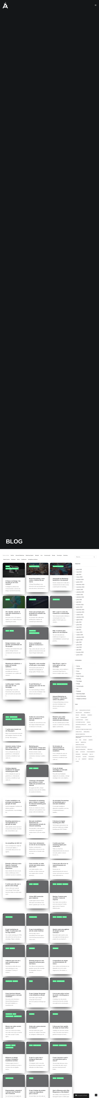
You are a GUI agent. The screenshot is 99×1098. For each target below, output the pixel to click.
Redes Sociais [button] (6, 559)
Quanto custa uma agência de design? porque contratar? (61, 931)
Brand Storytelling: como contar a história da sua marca (37, 580)
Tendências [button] (23, 559)
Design (7, 566)
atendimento (87, 712)
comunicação (84, 717)
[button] (14, 570)
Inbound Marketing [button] (20, 555)
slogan (84, 756)
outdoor (82, 751)
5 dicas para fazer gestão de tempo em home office (60, 1027)
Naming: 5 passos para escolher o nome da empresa (60, 898)
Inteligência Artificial (12, 568)
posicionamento (91, 751)
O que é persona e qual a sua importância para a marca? (60, 1059)
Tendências (32, 630)
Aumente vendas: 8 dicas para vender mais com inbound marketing (13, 747)
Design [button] (53, 555)
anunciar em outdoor (85, 710)
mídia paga (90, 749)
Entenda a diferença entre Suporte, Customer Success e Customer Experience (13, 866)
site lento (78, 756)
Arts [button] (41, 555)
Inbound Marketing (58, 566)
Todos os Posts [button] (6, 555)
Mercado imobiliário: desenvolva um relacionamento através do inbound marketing (37, 823)
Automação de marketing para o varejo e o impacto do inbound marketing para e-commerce (37, 803)
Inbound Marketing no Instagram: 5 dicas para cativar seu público (60, 698)
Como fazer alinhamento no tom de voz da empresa (37, 843)
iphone (84, 739)
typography (91, 756)
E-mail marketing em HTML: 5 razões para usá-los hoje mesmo (13, 931)
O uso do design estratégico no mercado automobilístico (60, 770)
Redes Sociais (9, 1016)
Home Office (79, 731)
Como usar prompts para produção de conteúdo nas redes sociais (37, 613)
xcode (77, 761)
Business (35, 768)
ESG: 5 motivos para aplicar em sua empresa (60, 631)
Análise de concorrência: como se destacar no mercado (36, 718)
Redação (8, 719)
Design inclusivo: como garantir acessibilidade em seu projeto (13, 644)
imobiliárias (86, 731)
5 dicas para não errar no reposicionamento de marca (60, 865)
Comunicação (13, 716)
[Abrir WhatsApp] (95, 1094)
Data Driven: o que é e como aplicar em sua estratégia (59, 665)
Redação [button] (37, 555)
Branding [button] (65, 555)
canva (77, 717)
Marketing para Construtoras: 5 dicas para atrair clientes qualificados (37, 747)
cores (86, 719)
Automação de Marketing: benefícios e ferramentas (60, 579)
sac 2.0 (91, 754)
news (77, 751)
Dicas (7, 630)
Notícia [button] (12, 555)
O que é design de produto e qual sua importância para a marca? (37, 1092)
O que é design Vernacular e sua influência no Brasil (37, 994)
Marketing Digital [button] (29, 555)
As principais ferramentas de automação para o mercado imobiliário (61, 802)
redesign (78, 754)
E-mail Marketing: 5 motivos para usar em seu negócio (37, 685)
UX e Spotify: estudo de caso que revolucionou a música (12, 613)
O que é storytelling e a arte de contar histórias (36, 930)
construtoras (79, 719)
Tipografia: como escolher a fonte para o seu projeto (37, 664)
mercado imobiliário (80, 749)
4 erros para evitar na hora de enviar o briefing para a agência (61, 995)
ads (76, 710)
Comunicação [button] (47, 555)
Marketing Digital (34, 566)
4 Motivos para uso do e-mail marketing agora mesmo (13, 962)
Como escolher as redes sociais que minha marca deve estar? (36, 865)
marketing (83, 742)
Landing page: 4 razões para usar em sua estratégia (12, 685)
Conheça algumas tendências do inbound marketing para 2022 (12, 770)
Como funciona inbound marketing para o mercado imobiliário (13, 995)
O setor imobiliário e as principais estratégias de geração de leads (13, 802)
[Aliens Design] (5, 5)
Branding (65, 884)
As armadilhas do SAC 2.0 (13, 843)
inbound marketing (80, 734)
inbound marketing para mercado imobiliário (84, 737)
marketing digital (80, 744)
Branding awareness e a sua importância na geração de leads (12, 822)
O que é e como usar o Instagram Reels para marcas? (36, 1059)
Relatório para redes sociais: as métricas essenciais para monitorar (61, 718)
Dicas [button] (18, 559)
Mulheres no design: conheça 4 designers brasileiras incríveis (11, 1059)
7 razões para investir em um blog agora (13, 730)
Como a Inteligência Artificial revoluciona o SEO (36, 644)
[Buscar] (85, 556)
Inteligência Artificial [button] (33, 559)
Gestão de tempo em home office (84, 729)
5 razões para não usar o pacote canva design (13, 884)
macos (77, 742)
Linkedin (90, 739)
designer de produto (81, 724)
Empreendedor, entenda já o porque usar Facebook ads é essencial (13, 1092)
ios (76, 739)
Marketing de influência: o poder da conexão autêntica (13, 665)
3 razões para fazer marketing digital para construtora (59, 844)
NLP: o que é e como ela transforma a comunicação (61, 612)
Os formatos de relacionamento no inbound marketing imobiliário (58, 748)
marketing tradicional (81, 747)
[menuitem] (6, 557)
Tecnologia (32, 599)
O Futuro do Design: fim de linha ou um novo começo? (12, 582)
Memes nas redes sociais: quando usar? (13, 1027)
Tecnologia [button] (59, 555)
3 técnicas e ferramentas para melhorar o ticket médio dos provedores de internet (37, 783)
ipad (80, 739)
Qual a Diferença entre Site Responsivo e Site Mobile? (61, 1091)
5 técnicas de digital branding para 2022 (59, 821)
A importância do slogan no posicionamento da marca (60, 962)
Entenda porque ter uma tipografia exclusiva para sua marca (36, 962)
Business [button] (13, 559)
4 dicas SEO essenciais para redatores (36, 897)
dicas (89, 724)
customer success (80, 722)
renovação (85, 754)
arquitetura (79, 712)
